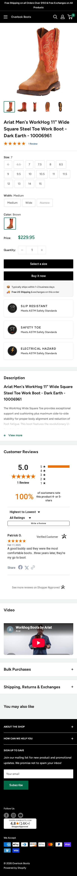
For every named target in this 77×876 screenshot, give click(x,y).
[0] (70, 17)
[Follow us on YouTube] (20, 815)
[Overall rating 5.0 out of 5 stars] (14, 144)
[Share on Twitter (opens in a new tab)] (26, 567)
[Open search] (55, 17)
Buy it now (38, 276)
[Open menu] (5, 16)
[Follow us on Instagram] (13, 815)
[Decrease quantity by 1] (22, 250)
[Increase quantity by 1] (42, 250)
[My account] (62, 17)
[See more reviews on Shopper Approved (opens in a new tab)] (33, 567)
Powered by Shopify (15, 867)
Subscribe (16, 785)
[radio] (55, 466)
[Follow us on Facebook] (6, 815)
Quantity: (10, 250)
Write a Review (38, 523)
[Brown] (10, 224)
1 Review (33, 143)
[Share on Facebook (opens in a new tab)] (20, 567)
